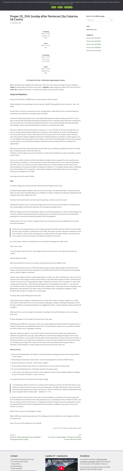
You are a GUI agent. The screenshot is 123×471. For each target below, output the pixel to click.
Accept (54, 7)
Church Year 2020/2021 (93, 47)
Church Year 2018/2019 (93, 41)
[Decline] (121, 5)
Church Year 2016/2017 (93, 38)
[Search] (111, 20)
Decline (60, 7)
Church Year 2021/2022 (93, 51)
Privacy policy (68, 7)
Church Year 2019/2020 (93, 44)
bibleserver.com (91, 29)
